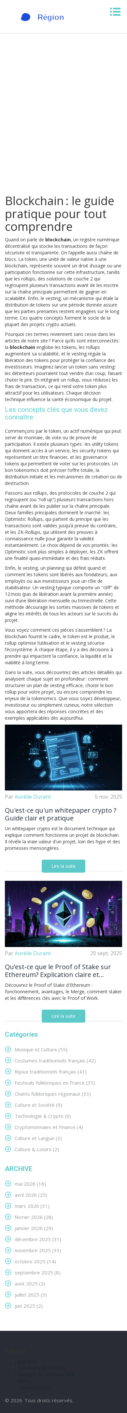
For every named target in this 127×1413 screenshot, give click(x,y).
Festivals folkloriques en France (55, 1082)
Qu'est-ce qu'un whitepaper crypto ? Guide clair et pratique (60, 814)
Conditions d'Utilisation (42, 1368)
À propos (27, 1361)
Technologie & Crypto (43, 1116)
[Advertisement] (63, 115)
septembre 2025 (38, 1272)
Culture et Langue (38, 1138)
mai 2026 (30, 1183)
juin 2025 (29, 1305)
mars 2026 (32, 1206)
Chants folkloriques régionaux (53, 1093)
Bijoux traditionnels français (51, 1071)
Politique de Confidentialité (46, 1374)
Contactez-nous (34, 1387)
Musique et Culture (41, 1049)
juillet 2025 (31, 1294)
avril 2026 (31, 1195)
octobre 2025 (35, 1261)
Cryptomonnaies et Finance (49, 1127)
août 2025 (30, 1283)
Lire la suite (63, 866)
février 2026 (34, 1217)
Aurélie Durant (33, 796)
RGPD (24, 1381)
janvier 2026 (34, 1228)
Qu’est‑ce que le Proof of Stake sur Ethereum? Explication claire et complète (58, 971)
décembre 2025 (38, 1239)
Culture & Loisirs (37, 1149)
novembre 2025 (38, 1250)
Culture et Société (38, 1105)
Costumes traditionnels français (55, 1060)
